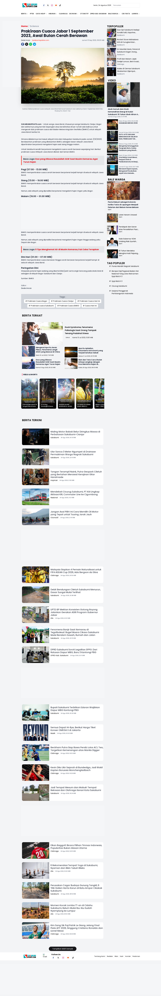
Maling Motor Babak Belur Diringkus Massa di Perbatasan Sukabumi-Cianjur (75, 433)
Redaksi (110, 956)
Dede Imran (25, 40)
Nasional (54, 497)
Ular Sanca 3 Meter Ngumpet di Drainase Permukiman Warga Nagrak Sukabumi (73, 453)
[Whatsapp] (30, 44)
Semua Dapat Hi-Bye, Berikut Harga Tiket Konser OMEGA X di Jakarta (73, 729)
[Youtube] (56, 5)
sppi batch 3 (117, 281)
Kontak (128, 956)
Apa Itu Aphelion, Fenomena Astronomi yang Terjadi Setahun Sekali (90, 350)
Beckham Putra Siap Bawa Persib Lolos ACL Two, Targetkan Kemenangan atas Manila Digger (76, 749)
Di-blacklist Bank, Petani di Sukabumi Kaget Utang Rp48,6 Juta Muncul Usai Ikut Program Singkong (128, 53)
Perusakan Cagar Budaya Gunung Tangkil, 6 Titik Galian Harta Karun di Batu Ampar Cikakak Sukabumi (76, 888)
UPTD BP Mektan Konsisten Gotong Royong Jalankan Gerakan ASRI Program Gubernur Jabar (74, 612)
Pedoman (136, 956)
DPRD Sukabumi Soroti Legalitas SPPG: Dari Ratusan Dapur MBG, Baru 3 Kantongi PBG (73, 651)
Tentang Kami (99, 956)
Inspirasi (54, 480)
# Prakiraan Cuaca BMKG (68, 305)
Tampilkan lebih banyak (62, 949)
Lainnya (135, 14)
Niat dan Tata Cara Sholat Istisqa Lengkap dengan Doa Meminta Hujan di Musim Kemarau (90, 363)
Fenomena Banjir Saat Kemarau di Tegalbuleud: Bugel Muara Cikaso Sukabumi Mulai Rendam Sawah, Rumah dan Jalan (74, 632)
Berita (23, 14)
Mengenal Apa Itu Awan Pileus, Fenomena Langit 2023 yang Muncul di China (48, 349)
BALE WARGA (113, 14)
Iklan (116, 956)
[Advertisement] (11, 61)
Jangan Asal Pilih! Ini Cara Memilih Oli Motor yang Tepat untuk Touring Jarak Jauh (74, 513)
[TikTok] (60, 5)
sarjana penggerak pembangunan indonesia (122, 292)
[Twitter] (48, 5)
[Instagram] (52, 5)
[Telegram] (34, 44)
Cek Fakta (126, 14)
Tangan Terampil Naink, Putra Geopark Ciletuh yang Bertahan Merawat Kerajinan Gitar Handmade (76, 474)
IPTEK (32, 14)
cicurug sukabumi (119, 286)
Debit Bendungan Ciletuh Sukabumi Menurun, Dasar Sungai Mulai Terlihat (75, 591)
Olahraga (63, 14)
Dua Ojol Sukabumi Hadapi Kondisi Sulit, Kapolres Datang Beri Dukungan (128, 32)
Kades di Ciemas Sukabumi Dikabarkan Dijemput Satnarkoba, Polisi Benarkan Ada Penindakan (128, 72)
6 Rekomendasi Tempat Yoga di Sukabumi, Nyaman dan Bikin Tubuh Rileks (74, 867)
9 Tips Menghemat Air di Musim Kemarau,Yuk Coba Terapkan (67, 249)
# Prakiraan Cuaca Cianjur (62, 301)
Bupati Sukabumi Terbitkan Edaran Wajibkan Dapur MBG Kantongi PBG (75, 709)
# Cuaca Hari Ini (90, 305)
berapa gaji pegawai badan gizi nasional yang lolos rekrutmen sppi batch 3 (125, 274)
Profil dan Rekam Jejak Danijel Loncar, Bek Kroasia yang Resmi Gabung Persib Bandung (128, 63)
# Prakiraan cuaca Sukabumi (41, 305)
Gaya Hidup (40, 14)
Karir (121, 956)
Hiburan (52, 14)
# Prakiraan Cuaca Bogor (36, 301)
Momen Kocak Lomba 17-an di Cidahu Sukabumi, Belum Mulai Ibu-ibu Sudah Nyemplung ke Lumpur (71, 908)
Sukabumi (54, 437)
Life (51, 618)
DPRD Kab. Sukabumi (98, 14)
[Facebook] (44, 5)
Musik (52, 733)
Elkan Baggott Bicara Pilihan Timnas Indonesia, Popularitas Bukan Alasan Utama (76, 847)
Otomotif (84, 14)
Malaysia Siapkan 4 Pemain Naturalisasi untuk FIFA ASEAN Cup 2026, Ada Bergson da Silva (75, 571)
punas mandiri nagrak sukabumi (125, 266)
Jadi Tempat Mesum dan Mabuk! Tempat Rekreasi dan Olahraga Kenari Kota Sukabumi (75, 789)
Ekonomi (73, 14)
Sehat (68, 337)
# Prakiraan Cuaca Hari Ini (88, 301)
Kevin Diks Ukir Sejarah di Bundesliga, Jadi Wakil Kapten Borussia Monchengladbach (76, 769)
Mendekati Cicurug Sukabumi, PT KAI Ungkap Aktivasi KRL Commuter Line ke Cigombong (74, 493)
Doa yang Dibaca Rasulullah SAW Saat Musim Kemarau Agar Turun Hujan (48, 362)
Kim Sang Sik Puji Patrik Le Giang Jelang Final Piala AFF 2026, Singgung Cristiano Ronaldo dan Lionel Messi (76, 928)
